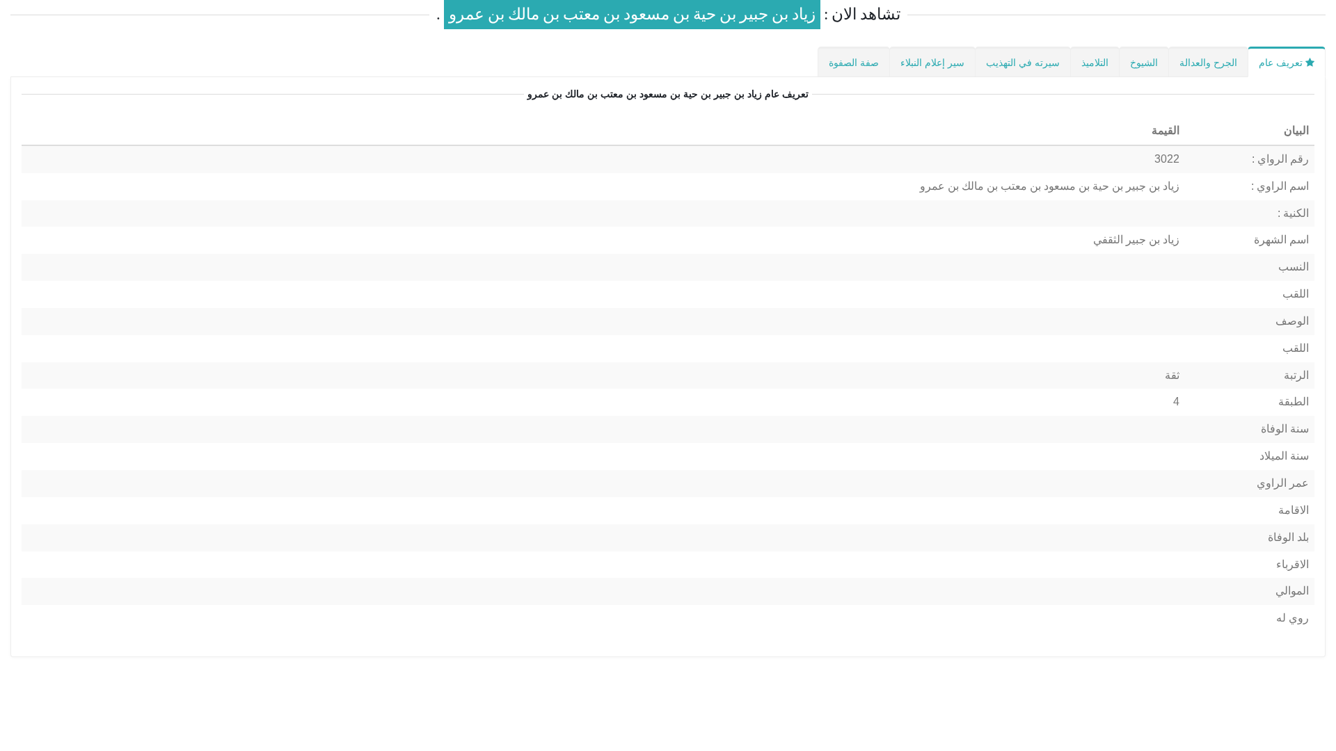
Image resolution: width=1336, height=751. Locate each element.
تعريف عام (1282, 62)
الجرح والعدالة (1208, 62)
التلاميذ (1094, 62)
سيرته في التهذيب (1023, 62)
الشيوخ (1144, 62)
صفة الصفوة (854, 62)
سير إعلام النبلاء (932, 62)
